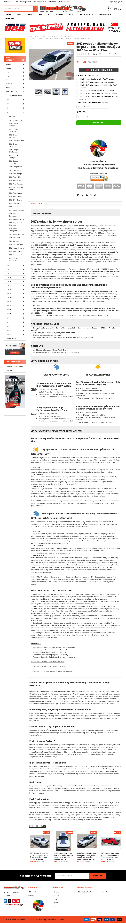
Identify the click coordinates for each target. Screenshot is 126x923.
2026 (9, 100)
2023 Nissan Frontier (16, 248)
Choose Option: (87, 75)
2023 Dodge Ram (15, 167)
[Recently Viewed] (109, 8)
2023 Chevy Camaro (13, 125)
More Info (9, 19)
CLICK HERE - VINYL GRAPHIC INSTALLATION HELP (49, 666)
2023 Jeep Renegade (13, 229)
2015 (9, 294)
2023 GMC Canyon (16, 200)
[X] (91, 195)
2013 (9, 302)
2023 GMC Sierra (15, 203)
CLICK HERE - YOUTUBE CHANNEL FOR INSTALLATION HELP (52, 671)
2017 (9, 286)
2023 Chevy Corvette (13, 136)
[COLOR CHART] (98, 148)
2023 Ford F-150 (15, 177)
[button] (15, 349)
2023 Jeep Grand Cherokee (15, 224)
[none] (51, 64)
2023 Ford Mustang (16, 184)
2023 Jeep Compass (13, 215)
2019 (9, 277)
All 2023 (12, 117)
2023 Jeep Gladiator (16, 219)
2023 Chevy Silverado (13, 145)
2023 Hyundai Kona (16, 207)
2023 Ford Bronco (15, 170)
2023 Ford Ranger (15, 193)
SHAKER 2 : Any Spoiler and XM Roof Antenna (96, 82)
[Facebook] (78, 195)
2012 (9, 306)
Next (120, 848)
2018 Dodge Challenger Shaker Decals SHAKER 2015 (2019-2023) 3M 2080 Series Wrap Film (86, 856)
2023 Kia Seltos (14, 238)
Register (119, 2)
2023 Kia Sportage (16, 244)
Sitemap (32, 895)
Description (36, 204)
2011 (9, 310)
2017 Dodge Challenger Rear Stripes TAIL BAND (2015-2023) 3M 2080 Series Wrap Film (110, 856)
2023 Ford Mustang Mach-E (16, 188)
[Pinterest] (95, 195)
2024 (9, 108)
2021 (9, 269)
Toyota (59, 15)
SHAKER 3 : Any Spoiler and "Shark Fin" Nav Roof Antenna (98, 86)
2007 (9, 326)
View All (9, 370)
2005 (9, 334)
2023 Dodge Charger (13, 156)
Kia (49, 15)
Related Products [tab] (37, 825)
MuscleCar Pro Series (14, 366)
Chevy (8, 15)
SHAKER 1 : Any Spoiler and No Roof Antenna (96, 79)
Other (71, 15)
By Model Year (86, 15)
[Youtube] (18, 901)
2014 (9, 298)
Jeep (40, 15)
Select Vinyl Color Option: (92, 102)
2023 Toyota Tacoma (13, 259)
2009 (9, 318)
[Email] (82, 195)
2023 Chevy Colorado (13, 130)
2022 (9, 265)
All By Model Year (14, 96)
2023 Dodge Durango (13, 162)
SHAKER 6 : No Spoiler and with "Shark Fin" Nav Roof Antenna (99, 97)
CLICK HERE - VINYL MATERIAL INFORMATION (47, 662)
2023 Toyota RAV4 (16, 255)
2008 (9, 322)
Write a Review (115, 54)
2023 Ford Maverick (16, 180)
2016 (9, 290)
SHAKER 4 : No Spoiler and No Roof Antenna (96, 90)
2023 (9, 112)
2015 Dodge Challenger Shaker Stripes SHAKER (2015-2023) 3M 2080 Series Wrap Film (39, 856)
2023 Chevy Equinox (16, 141)
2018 (9, 281)
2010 (9, 314)
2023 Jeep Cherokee (16, 210)
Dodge (19, 15)
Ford (30, 15)
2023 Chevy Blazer (16, 120)
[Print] (86, 195)
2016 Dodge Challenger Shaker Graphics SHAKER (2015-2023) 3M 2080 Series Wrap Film (63, 856)
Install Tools (104, 15)
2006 (9, 330)
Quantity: (81, 112)
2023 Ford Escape (15, 174)
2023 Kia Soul (14, 241)
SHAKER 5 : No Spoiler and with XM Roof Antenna (98, 93)
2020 (9, 273)
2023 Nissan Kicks (15, 251)
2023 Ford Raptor (15, 196)
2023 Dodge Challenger (13, 151)
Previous (30, 848)
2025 (9, 104)
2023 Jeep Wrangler (16, 234)
